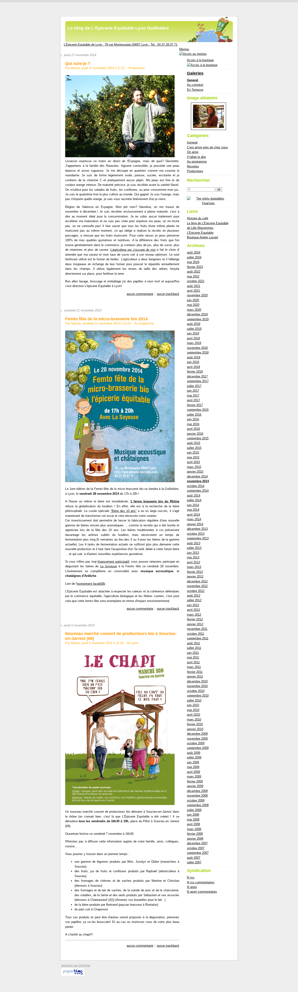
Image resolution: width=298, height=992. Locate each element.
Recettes (193, 166)
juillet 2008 (194, 810)
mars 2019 (194, 343)
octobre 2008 (195, 800)
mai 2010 (193, 710)
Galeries (195, 73)
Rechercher (198, 180)
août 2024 (193, 252)
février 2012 (195, 619)
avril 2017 (193, 400)
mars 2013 (194, 567)
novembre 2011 (197, 629)
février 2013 (195, 572)
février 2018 (195, 371)
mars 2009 (194, 776)
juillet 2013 (194, 548)
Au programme (144, 323)
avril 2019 (193, 338)
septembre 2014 (198, 490)
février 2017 (195, 405)
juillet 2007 (194, 862)
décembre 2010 (197, 681)
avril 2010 (193, 714)
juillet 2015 (194, 448)
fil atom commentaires (202, 891)
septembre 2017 (198, 381)
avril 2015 (193, 462)
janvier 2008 (195, 838)
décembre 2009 (197, 733)
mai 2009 (193, 767)
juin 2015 (193, 452)
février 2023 (195, 267)
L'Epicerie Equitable (200, 232)
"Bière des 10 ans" (124, 511)
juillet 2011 (194, 648)
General (192, 80)
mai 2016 (193, 424)
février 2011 (195, 672)
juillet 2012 (194, 600)
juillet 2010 (194, 700)
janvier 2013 (195, 576)
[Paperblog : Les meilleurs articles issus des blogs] (72, 974)
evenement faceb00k (91, 583)
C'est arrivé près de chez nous (207, 147)
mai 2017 (193, 395)
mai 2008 (193, 819)
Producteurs (137, 68)
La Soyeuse (108, 566)
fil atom (192, 887)
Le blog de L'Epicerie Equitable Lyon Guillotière (118, 28)
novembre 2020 (197, 295)
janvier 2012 (195, 624)
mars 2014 (194, 519)
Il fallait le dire (196, 157)
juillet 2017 (194, 386)
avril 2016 (193, 429)
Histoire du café (197, 218)
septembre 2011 (197, 638)
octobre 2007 (195, 848)
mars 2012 (194, 614)
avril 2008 (193, 824)
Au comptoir (195, 85)
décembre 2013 (197, 529)
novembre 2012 (197, 586)
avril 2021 (193, 290)
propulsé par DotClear (75, 965)
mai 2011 (193, 657)
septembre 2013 (198, 538)
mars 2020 (194, 309)
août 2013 (193, 543)
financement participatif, (114, 561)
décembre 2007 (197, 843)
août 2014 (193, 495)
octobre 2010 (195, 691)
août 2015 (193, 443)
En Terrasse (195, 89)
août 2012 (193, 595)
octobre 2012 (195, 591)
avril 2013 (193, 562)
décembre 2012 (197, 581)
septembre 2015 (198, 438)
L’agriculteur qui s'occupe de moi (133, 249)
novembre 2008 (197, 795)
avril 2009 (193, 772)
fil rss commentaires (200, 882)
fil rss (190, 877)
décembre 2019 (197, 314)
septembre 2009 (198, 748)
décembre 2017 (197, 376)
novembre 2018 (197, 348)
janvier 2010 (195, 729)
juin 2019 (193, 333)
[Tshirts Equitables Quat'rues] (208, 203)
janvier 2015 (195, 471)
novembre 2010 (197, 686)
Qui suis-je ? (77, 63)
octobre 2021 (195, 281)
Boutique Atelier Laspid (202, 237)
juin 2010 (193, 705)
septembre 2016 (198, 409)
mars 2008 (194, 829)
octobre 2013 (195, 533)
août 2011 (193, 643)
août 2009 (193, 753)
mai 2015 (193, 457)
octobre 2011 (195, 633)
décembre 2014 (197, 476)
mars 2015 (194, 467)
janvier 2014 (195, 524)
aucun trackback (168, 294)
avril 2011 (193, 662)
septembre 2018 (198, 352)
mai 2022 (193, 276)
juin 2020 (193, 300)
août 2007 (193, 857)
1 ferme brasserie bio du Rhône (154, 501)
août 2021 (193, 286)
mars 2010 (194, 719)
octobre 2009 (195, 743)
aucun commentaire (140, 294)
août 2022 (193, 271)
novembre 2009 (197, 738)
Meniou (184, 49)
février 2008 (195, 833)
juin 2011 (193, 653)
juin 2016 (193, 419)
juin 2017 (193, 390)
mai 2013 (193, 557)
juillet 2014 (194, 500)
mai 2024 (193, 262)
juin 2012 (193, 605)
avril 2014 (193, 514)
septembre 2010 (198, 695)
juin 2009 (193, 762)
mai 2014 (193, 509)
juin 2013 (193, 552)
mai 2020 (193, 305)
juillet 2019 (194, 329)
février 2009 (195, 781)
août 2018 (193, 357)
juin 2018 (193, 362)
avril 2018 (193, 367)
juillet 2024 (194, 257)
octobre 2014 (195, 486)
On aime (132, 643)
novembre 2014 (198, 481)
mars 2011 (194, 667)
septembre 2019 (198, 319)
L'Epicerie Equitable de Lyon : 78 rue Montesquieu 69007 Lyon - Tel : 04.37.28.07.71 (120, 44)
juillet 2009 (194, 757)
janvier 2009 (195, 786)
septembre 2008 (198, 805)
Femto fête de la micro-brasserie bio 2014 (106, 319)
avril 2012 (193, 609)
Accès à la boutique (200, 60)
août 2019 (193, 324)
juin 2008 (193, 814)
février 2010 (195, 724)
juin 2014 (193, 505)
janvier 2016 (195, 433)
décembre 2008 (197, 791)
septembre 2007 (198, 853)
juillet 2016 (194, 414)
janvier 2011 (195, 676)
